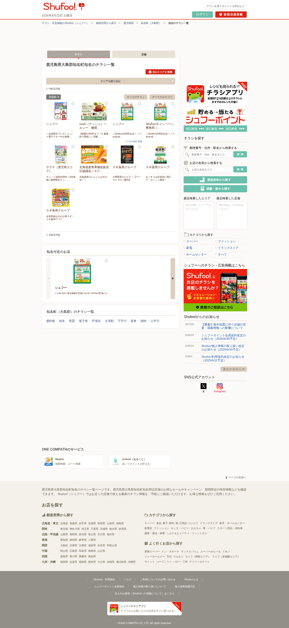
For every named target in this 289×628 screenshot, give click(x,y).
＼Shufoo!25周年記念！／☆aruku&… (127, 135)
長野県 (73, 534)
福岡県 (64, 561)
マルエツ (178, 556)
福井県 (110, 534)
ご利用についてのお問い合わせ (158, 579)
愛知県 (64, 539)
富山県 (92, 534)
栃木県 (113, 528)
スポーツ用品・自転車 (230, 528)
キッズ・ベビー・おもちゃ (186, 528)
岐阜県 (83, 539)
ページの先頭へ (236, 477)
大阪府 (64, 545)
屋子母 (83, 321)
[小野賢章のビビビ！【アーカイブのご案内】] (127, 155)
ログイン (202, 14)
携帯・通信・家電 (154, 533)
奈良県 (101, 545)
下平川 (122, 321)
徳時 (143, 321)
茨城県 (104, 528)
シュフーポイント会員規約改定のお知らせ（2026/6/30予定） (223, 337)
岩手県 (83, 523)
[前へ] (48, 278)
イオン (226, 551)
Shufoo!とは (191, 579)
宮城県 (92, 523)
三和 (185, 561)
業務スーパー (152, 551)
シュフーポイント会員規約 (109, 586)
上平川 (154, 321)
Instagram (220, 388)
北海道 (64, 523)
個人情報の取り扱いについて (149, 586)
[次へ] (173, 278)
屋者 (133, 321)
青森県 (73, 523)
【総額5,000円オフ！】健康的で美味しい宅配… (93, 135)
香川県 (73, 556)
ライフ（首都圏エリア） (226, 556)
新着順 (51, 98)
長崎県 (83, 561)
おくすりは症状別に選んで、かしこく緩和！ (158, 178)
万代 (169, 556)
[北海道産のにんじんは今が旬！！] (94, 155)
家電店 (148, 528)
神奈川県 (75, 528)
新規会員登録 (231, 14)
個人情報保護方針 (185, 586)
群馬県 (122, 528)
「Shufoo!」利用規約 (103, 579)
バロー (177, 561)
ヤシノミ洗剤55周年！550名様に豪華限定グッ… (61, 178)
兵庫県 (73, 545)
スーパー (192, 241)
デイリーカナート (199, 561)
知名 (62, 321)
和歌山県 (112, 545)
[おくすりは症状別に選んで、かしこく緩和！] (160, 155)
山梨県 (64, 534)
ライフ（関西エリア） (198, 556)
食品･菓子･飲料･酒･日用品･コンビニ (177, 523)
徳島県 (64, 556)
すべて (222, 254)
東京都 (64, 528)
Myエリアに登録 (160, 72)
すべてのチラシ (136, 97)
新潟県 (83, 534)
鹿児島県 (129, 23)
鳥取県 (83, 550)
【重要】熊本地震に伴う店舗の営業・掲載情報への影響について (223, 326)
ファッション (227, 241)
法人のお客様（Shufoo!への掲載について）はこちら (144, 593)
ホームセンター (196, 254)
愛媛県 (83, 556)
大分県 (101, 561)
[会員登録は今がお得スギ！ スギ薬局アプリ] (61, 198)
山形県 (110, 523)
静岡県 (73, 539)
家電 (189, 248)
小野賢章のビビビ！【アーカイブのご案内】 (126, 178)
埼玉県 (85, 528)
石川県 (101, 534)
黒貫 (72, 321)
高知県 (92, 556)
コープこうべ (164, 561)
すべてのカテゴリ (162, 97)
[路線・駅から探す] (215, 188)
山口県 (101, 550)
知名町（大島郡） (151, 23)
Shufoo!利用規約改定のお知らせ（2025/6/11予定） (222, 358)
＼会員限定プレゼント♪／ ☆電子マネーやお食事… (59, 135)
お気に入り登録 (73, 103)
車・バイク (209, 528)
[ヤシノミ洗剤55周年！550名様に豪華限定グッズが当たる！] (61, 155)
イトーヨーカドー (154, 556)
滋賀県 (92, 545)
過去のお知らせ (233, 369)
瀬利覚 (50, 321)
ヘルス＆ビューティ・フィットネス (187, 533)
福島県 (120, 523)
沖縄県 (132, 561)
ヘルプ (127, 579)
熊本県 (92, 561)
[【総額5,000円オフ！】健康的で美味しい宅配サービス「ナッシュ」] (94, 111)
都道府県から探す (106, 23)
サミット (149, 561)
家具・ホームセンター (232, 523)
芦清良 (96, 321)
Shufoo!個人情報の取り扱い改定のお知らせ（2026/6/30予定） (222, 347)
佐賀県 (73, 561)
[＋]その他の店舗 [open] (134, 141)
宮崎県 (110, 561)
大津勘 (109, 321)
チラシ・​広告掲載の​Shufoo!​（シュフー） (65, 23)
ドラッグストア (228, 248)
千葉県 (94, 528)
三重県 (92, 539)
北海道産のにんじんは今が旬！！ (93, 178)
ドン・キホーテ (170, 551)
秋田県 (101, 523)
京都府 (83, 545)
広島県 (73, 550)
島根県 (92, 550)
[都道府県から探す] (215, 179)
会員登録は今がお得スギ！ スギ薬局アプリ (60, 217)
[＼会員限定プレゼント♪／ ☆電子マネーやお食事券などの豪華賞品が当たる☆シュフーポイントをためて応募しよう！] (61, 111)
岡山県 (64, 550)
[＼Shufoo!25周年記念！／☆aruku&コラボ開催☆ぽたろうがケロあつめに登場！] (127, 111)
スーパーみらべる (210, 551)
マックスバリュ (190, 551)
